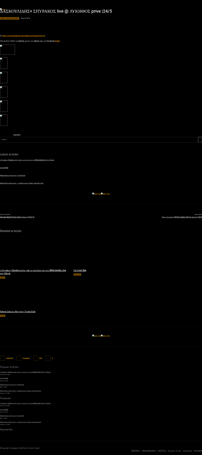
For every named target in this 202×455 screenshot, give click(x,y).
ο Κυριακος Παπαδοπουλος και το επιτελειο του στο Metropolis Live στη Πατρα (33, 272)
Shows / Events (6, 18)
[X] (48, 358)
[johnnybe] (5, 135)
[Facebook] (2, 358)
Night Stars (77, 274)
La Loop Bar (4, 168)
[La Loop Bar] (108, 251)
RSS (40, 358)
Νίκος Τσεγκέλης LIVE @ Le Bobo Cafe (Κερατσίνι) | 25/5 (182, 217)
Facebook (9, 358)
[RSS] (35, 358)
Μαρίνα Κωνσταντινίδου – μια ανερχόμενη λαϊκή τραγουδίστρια (21, 183)
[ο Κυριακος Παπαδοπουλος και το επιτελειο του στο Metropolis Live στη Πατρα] (34, 251)
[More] (67, 22)
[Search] (200, 139)
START (16, 18)
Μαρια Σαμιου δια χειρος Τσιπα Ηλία (12, 175)
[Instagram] (19, 358)
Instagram (26, 358)
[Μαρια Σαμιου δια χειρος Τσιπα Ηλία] (34, 293)
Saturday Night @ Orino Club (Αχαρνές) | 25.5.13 (17, 217)
